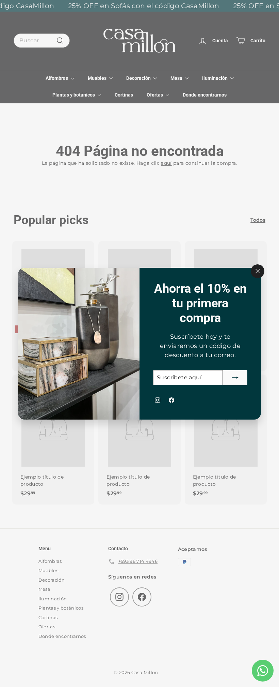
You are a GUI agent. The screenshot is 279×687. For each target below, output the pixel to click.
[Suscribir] (235, 377)
